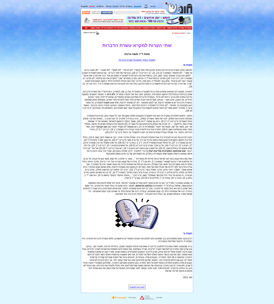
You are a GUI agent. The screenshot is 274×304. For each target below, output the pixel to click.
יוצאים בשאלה (135, 28)
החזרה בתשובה (148, 28)
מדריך (122, 6)
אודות (152, 6)
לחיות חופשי (172, 28)
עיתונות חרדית (107, 28)
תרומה (91, 6)
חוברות (115, 6)
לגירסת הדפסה (89, 33)
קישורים (129, 6)
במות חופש (95, 28)
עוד (86, 28)
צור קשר (146, 6)
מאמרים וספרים (185, 28)
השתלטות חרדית (122, 28)
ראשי (189, 33)
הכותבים (100, 6)
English (84, 6)
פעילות (108, 6)
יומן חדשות (161, 28)
